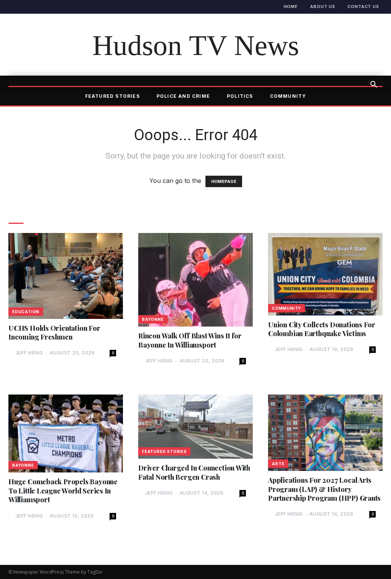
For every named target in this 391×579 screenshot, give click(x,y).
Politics (240, 96)
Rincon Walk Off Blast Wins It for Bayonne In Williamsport (190, 340)
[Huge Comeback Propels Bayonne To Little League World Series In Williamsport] (65, 433)
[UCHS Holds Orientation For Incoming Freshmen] (65, 276)
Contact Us (363, 6)
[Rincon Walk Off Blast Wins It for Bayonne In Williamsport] (195, 280)
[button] (373, 85)
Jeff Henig (29, 353)
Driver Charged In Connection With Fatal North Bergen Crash (194, 472)
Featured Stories (112, 96)
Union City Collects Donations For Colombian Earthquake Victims (321, 329)
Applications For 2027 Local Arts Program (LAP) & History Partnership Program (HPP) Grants (324, 489)
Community (288, 96)
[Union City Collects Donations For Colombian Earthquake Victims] (325, 274)
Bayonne (153, 319)
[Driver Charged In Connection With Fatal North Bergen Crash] (195, 427)
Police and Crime (183, 96)
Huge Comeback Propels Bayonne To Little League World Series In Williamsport (63, 490)
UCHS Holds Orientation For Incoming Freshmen (54, 332)
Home (291, 6)
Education (25, 311)
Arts (278, 463)
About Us (322, 6)
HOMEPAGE (223, 181)
